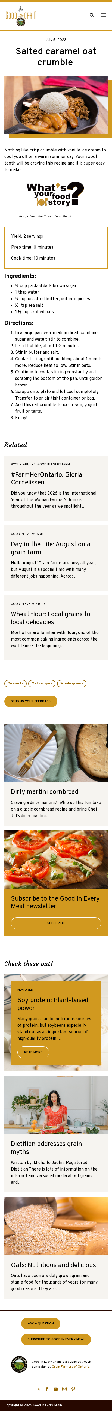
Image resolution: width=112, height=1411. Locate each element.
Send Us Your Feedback (31, 701)
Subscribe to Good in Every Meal (56, 1339)
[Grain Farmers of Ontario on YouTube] (56, 1389)
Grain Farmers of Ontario (70, 1367)
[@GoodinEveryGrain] (64, 1389)
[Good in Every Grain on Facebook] (47, 1389)
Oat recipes (42, 683)
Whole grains (71, 683)
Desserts (15, 683)
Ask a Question (41, 1323)
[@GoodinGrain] (39, 1389)
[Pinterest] (73, 1389)
